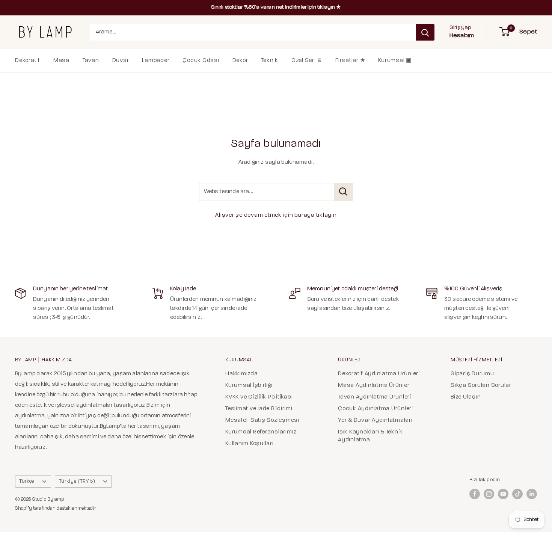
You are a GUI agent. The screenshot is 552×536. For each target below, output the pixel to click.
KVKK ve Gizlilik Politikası (259, 397)
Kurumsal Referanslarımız (261, 432)
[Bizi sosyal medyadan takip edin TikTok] (517, 494)
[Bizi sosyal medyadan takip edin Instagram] (489, 494)
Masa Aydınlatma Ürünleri (374, 385)
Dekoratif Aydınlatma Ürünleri (379, 374)
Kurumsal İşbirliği (249, 385)
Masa (61, 60)
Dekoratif (27, 60)
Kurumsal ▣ (395, 60)
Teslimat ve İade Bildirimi (259, 409)
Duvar (120, 60)
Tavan (91, 60)
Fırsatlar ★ (350, 60)
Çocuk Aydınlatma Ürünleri (375, 409)
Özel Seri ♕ (306, 60)
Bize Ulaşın (466, 397)
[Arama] (425, 32)
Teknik (269, 60)
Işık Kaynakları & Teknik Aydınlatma (370, 436)
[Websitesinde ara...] (343, 192)
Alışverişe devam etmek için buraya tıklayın (275, 215)
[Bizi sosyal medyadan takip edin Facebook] (474, 494)
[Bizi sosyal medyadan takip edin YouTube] (503, 494)
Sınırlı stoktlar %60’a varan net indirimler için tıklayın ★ (276, 7)
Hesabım (461, 36)
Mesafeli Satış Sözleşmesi (262, 420)
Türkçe (26, 481)
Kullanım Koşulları (249, 444)
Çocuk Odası (200, 60)
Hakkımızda (241, 374)
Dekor (240, 60)
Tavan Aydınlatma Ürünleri (374, 397)
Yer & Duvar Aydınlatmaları (375, 420)
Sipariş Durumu (472, 374)
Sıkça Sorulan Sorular (481, 385)
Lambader (155, 60)
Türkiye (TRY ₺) (77, 481)
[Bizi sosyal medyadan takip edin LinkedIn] (531, 494)
